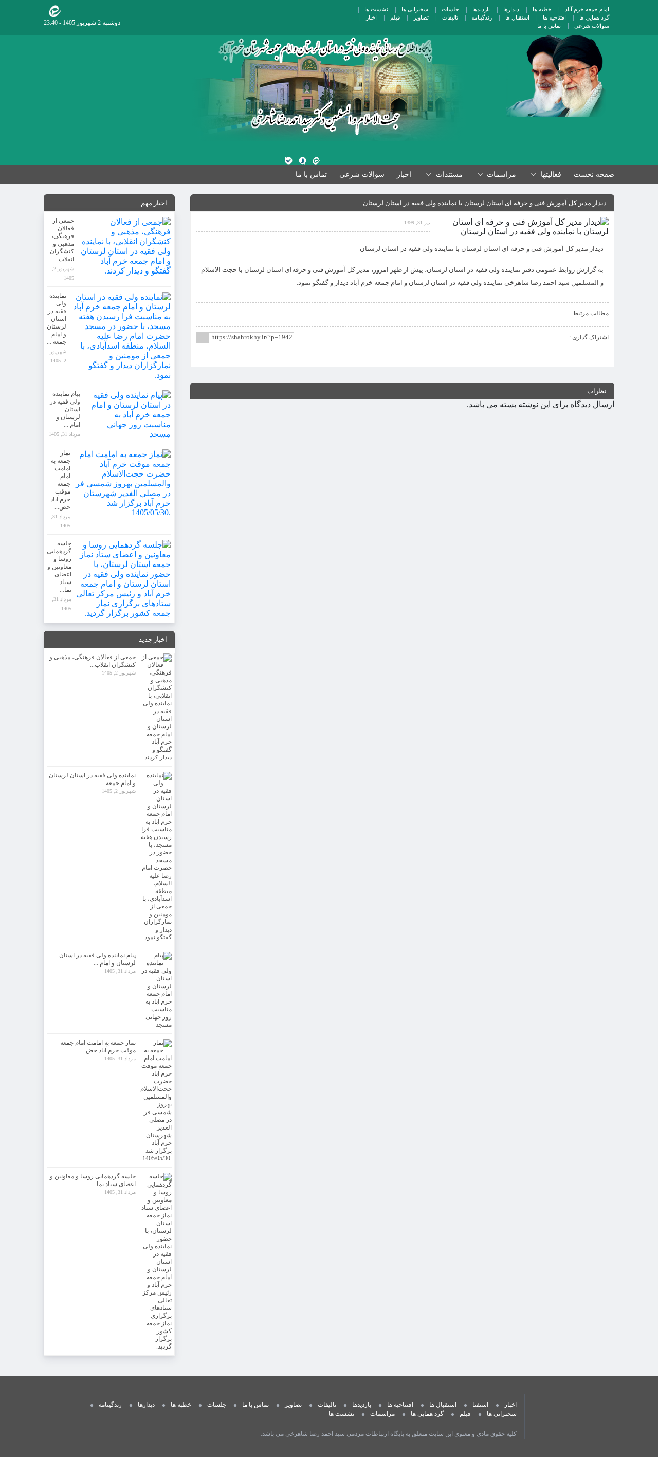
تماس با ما (549, 26)
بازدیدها (481, 9)
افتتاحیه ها (554, 17)
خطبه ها (542, 9)
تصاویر (421, 17)
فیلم (395, 17)
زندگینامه (481, 17)
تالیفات (450, 17)
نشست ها (376, 9)
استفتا (480, 1404)
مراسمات (382, 1413)
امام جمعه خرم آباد (587, 9)
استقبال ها (517, 17)
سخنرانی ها (414, 9)
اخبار (371, 17)
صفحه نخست (594, 174)
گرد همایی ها (594, 17)
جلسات (450, 9)
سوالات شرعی (591, 26)
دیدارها (511, 9)
